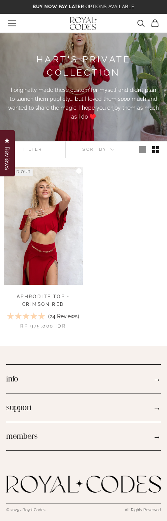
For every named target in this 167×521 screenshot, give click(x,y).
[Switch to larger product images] (142, 149)
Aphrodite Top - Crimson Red (43, 300)
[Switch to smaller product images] (155, 149)
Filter (32, 149)
